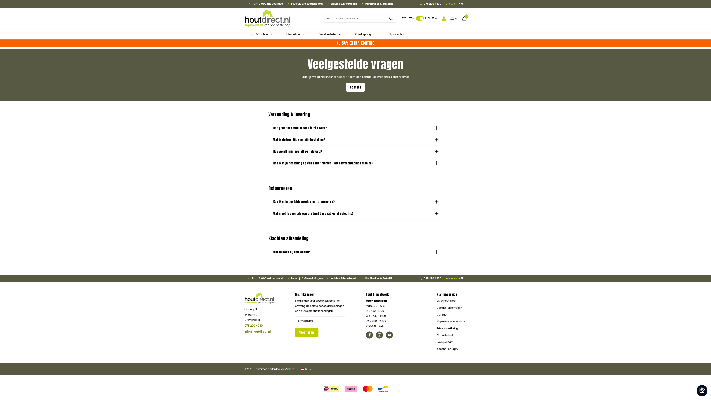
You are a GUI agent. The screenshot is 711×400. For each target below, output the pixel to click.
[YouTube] (389, 335)
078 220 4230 (253, 326)
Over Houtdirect (446, 301)
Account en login (447, 349)
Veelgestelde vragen (449, 308)
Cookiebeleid (445, 335)
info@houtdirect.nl (257, 332)
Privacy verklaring (447, 328)
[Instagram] (379, 335)
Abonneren (307, 332)
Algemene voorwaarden (452, 321)
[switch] (420, 18)
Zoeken (391, 18)
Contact (355, 87)
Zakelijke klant (445, 342)
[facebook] (369, 335)
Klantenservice (447, 294)
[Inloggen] (444, 18)
